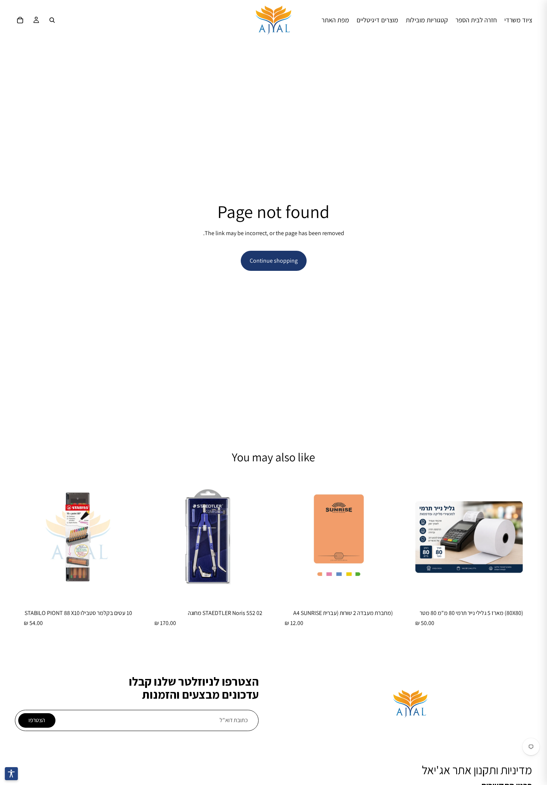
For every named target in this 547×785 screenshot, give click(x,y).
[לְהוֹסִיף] (520, 588)
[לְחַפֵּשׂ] (52, 20)
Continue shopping (274, 261)
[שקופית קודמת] (260, 537)
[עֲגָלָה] (20, 20)
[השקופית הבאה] (156, 537)
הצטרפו (37, 720)
